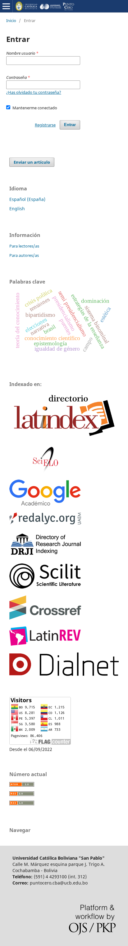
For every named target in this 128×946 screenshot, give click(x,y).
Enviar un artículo (32, 162)
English (17, 208)
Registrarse (45, 125)
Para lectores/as (24, 246)
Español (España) (27, 199)
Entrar (70, 124)
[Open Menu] (6, 6)
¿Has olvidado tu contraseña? (33, 92)
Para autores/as (24, 255)
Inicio (11, 20)
